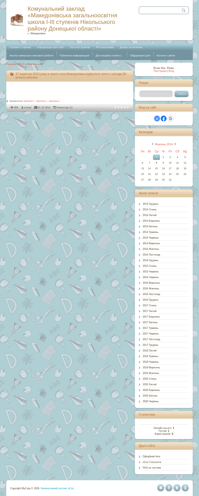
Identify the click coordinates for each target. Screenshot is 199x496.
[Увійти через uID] (157, 118)
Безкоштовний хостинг (54, 488)
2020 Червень (151, 401)
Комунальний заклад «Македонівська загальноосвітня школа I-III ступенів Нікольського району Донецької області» (72, 18)
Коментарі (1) (64, 107)
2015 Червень (151, 271)
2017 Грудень (150, 344)
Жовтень (32, 64)
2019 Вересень (151, 367)
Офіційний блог (152, 456)
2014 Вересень (151, 243)
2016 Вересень (151, 282)
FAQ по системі (152, 467)
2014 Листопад (151, 254)
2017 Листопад (151, 339)
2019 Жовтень (151, 373)
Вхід (171, 70)
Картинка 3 (54, 101)
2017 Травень (150, 328)
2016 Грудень (150, 299)
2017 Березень (151, 316)
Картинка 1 (29, 101)
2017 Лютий (149, 311)
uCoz (71, 488)
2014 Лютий (149, 215)
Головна (11, 64)
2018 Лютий (149, 350)
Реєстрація (160, 70)
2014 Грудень (150, 260)
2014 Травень (150, 232)
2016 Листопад (151, 294)
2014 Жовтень (151, 249)
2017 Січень (150, 305)
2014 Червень (151, 237)
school (27, 107)
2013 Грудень (150, 203)
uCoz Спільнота (152, 462)
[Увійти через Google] (170, 118)
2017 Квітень (150, 322)
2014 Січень (150, 209)
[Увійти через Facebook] (164, 118)
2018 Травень (150, 356)
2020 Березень (151, 390)
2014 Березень (151, 220)
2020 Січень (150, 378)
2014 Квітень (150, 226)
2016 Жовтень (151, 288)
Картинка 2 (41, 101)
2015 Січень (150, 265)
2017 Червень (151, 333)
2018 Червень (151, 361)
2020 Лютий (149, 384)
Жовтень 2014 (164, 144)
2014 (21, 64)
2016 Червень (151, 277)
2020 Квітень (150, 395)
